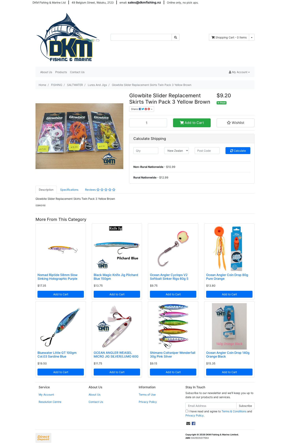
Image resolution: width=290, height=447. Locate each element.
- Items (231, 37)
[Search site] (176, 37)
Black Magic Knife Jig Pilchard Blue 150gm (116, 277)
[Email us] (188, 423)
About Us (46, 72)
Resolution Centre (50, 401)
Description (46, 189)
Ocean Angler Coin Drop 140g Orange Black (228, 354)
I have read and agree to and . (218, 413)
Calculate (239, 150)
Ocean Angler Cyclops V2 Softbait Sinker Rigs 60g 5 (169, 277)
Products (61, 72)
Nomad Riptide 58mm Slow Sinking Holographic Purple (57, 277)
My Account (46, 394)
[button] (239, 72)
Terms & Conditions (234, 411)
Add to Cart (194, 123)
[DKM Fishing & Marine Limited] (68, 37)
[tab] (46, 189)
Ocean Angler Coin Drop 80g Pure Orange (227, 277)
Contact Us (77, 72)
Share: (135, 109)
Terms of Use (147, 394)
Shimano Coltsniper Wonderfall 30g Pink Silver (172, 354)
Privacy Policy (148, 401)
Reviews (90, 189)
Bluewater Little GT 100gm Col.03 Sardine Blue (57, 354)
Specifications (69, 189)
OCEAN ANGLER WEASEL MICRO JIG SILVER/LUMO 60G (116, 354)
